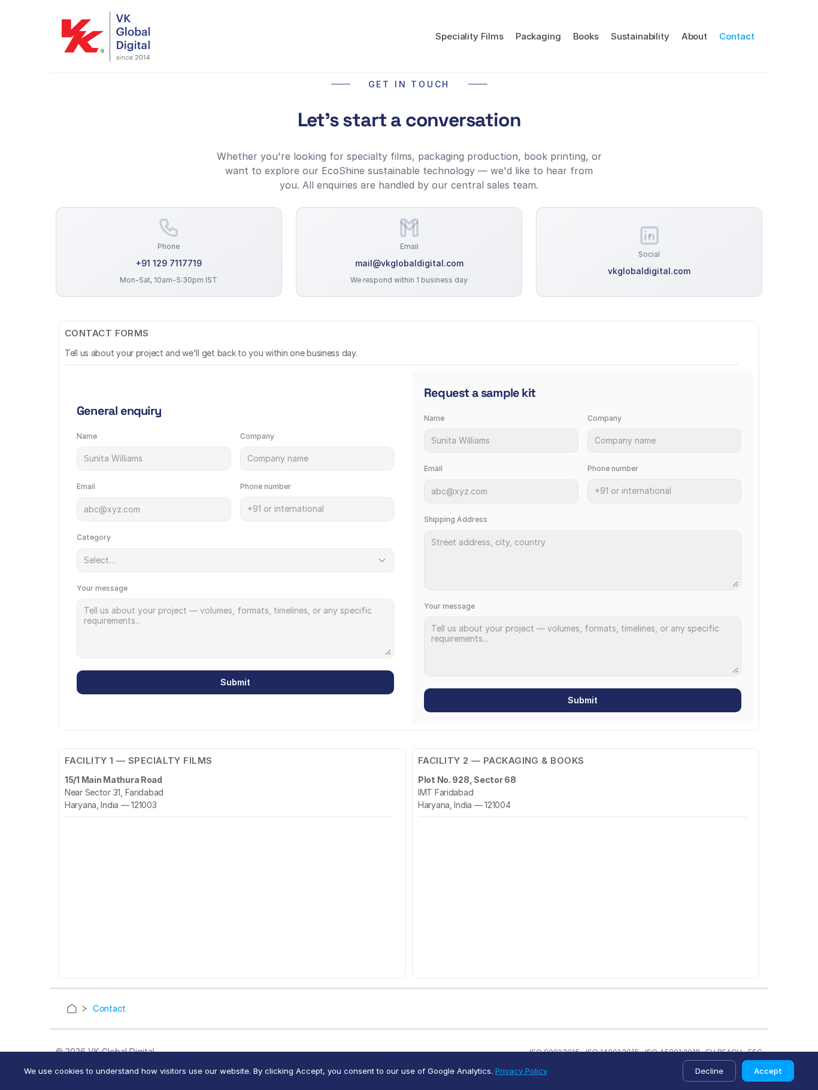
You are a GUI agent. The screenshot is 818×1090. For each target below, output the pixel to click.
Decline (709, 1071)
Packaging (538, 36)
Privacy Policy (521, 1071)
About (694, 36)
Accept (768, 1071)
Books (586, 36)
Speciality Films (469, 36)
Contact (737, 36)
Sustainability (640, 36)
